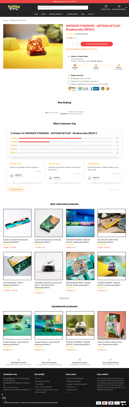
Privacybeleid (39, 384)
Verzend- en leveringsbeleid (74, 378)
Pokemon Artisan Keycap (76, 111)
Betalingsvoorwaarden (73, 381)
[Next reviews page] (120, 190)
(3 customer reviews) (81, 34)
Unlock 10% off (4, 398)
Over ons (38, 378)
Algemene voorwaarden (42, 381)
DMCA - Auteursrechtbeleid (43, 387)
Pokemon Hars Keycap (18, 20)
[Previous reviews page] (110, 190)
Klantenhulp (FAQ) (72, 390)
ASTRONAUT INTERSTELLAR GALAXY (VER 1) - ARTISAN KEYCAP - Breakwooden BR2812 (48, 285)
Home (5, 20)
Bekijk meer (64, 298)
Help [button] (125, 404)
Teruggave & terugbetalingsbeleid (76, 384)
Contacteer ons (71, 387)
